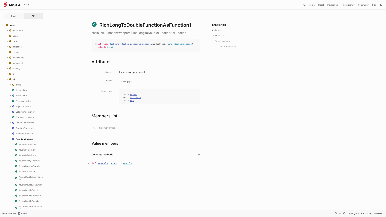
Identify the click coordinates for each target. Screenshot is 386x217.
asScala (103, 163)
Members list (218, 35)
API (33, 16)
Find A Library (348, 5)
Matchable (135, 97)
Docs (13, 16)
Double (127, 163)
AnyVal (110, 47)
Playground (332, 5)
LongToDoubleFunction (180, 44)
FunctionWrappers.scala (132, 72)
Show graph (126, 81)
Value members (222, 41)
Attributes (216, 30)
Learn (312, 5)
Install (321, 5)
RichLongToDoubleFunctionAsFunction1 (131, 44)
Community (363, 5)
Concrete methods (227, 46)
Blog (374, 5)
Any (132, 100)
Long (114, 163)
